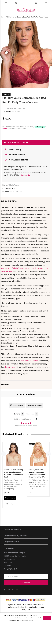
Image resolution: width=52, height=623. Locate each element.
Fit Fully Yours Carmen (29, 360)
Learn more (29, 620)
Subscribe (26, 582)
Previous (2, 54)
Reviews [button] (17, 414)
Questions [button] (30, 414)
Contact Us (25, 175)
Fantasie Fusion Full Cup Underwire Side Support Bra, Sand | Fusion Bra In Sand (13, 473)
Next (49, 54)
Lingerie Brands (11, 541)
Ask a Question (36, 405)
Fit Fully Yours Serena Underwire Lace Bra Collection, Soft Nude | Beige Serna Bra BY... (37, 473)
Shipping (5, 128)
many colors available (30, 340)
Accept (46, 618)
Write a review (18, 405)
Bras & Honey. (11, 367)
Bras (15, 188)
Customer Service (12, 529)
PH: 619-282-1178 (10, 569)
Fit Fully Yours (13, 185)
